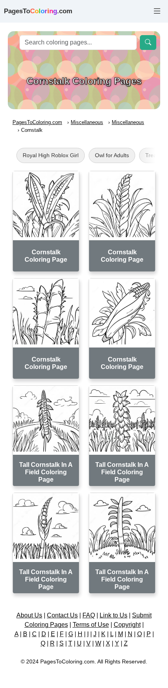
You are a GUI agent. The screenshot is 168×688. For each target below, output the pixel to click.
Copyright (127, 624)
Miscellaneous (87, 122)
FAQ (88, 615)
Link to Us (113, 615)
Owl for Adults (112, 155)
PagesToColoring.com (37, 122)
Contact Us (62, 615)
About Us (29, 615)
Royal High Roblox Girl (51, 155)
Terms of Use (91, 624)
